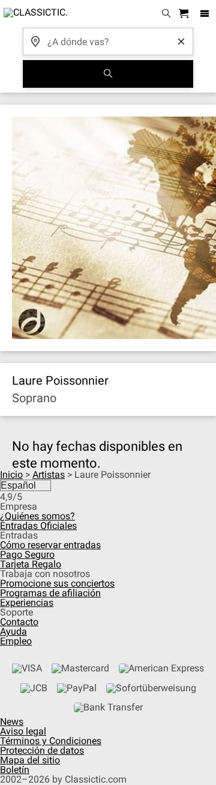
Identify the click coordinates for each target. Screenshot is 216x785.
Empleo (16, 641)
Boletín (14, 769)
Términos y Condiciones (50, 741)
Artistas (48, 474)
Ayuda (13, 631)
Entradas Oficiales (38, 525)
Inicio (11, 474)
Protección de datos (42, 750)
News (11, 721)
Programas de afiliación (50, 593)
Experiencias (26, 602)
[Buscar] (108, 74)
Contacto (19, 622)
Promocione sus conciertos (57, 583)
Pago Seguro (27, 554)
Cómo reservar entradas (50, 545)
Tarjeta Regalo (30, 564)
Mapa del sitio (30, 760)
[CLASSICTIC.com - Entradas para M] (34, 14)
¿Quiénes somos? (37, 516)
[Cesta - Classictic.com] (185, 14)
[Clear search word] (181, 41)
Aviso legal (23, 731)
